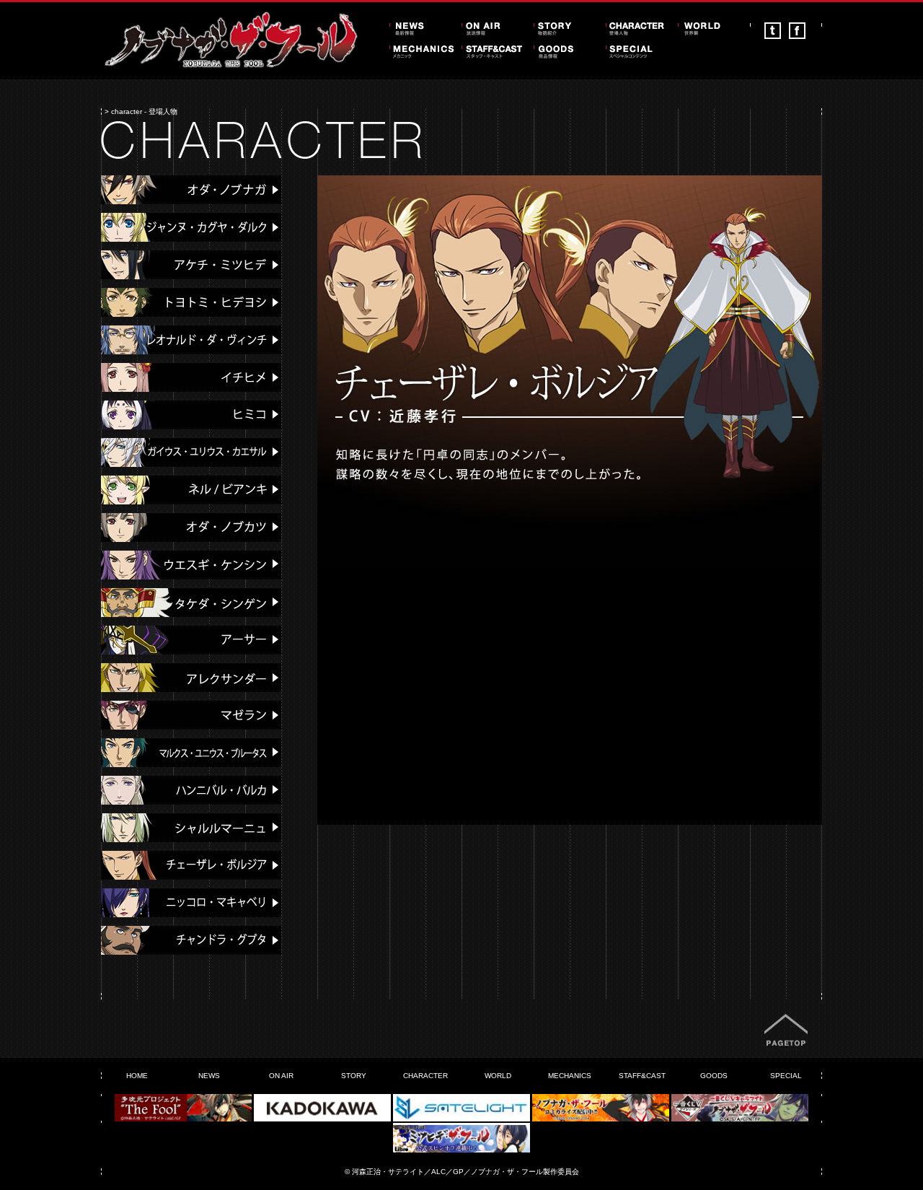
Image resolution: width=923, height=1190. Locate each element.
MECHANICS (569, 1076)
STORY (353, 1076)
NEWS (209, 1076)
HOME (137, 1076)
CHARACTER (425, 1076)
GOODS (714, 1076)
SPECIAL (786, 1076)
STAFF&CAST (642, 1076)
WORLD (498, 1076)
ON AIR (281, 1076)
